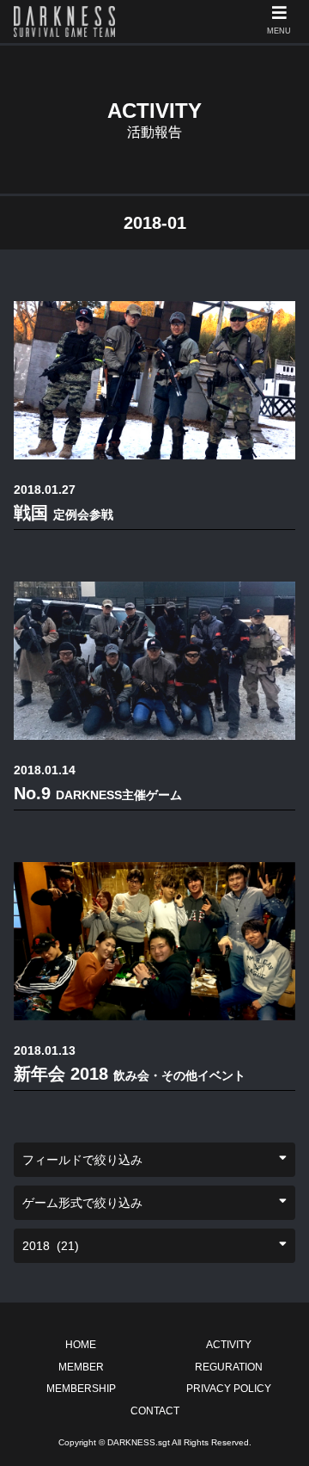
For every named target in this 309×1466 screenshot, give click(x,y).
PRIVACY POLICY (228, 1389)
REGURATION (229, 1367)
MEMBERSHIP (81, 1389)
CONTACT (154, 1411)
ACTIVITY (228, 1345)
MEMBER (81, 1367)
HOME (80, 1345)
